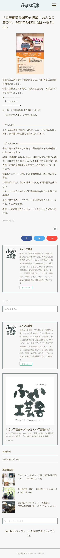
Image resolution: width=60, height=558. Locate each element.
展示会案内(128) (8, 220)
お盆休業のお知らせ (11, 459)
